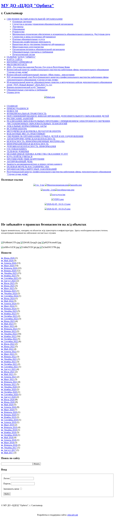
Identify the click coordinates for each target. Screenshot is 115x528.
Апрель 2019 (10, 422)
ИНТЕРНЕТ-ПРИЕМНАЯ (19, 62)
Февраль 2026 (11, 268)
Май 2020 (9, 404)
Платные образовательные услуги (28, 39)
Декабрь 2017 (10, 447)
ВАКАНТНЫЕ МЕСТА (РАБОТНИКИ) (26, 134)
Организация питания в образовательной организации (38, 49)
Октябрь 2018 (11, 435)
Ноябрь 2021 (10, 361)
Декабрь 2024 (10, 293)
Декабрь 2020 (10, 387)
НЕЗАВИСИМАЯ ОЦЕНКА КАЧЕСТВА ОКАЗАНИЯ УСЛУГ (37, 154)
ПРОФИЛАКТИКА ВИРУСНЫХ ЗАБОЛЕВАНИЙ (32, 169)
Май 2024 (9, 301)
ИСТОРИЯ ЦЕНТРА (17, 129)
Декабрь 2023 (10, 311)
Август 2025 (10, 281)
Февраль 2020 (11, 412)
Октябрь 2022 (11, 339)
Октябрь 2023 (11, 316)
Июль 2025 (9, 283)
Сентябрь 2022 (11, 341)
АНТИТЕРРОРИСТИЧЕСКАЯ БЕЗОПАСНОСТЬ (31, 139)
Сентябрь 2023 (11, 319)
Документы (17, 26)
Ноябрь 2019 (10, 417)
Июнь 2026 (9, 258)
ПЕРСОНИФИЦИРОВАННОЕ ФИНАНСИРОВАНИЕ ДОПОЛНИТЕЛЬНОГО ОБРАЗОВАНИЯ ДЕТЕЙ (58, 116)
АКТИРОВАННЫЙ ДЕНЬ (20, 161)
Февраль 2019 (11, 427)
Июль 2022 (9, 344)
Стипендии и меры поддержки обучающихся (34, 37)
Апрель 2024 (10, 303)
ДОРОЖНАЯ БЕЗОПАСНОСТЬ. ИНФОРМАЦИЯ (31, 146)
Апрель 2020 (10, 407)
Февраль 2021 (11, 382)
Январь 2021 (10, 384)
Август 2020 (10, 397)
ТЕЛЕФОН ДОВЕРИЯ (18, 151)
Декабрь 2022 (10, 334)
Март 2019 (9, 425)
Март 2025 (9, 288)
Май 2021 (9, 374)
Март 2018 (9, 442)
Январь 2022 (10, 356)
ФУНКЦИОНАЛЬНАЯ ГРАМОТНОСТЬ (26, 113)
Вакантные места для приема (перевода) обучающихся (38, 44)
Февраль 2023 (11, 329)
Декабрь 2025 (10, 273)
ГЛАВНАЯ (12, 106)
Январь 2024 (10, 308)
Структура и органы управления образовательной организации (42, 24)
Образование (18, 29)
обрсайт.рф (72, 515)
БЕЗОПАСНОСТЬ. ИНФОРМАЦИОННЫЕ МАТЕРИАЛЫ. (36, 141)
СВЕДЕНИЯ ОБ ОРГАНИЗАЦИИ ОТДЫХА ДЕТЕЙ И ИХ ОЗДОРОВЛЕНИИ (45, 136)
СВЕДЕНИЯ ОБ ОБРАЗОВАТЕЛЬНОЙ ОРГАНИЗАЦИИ (35, 19)
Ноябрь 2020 (10, 389)
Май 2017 (9, 452)
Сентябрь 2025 (11, 278)
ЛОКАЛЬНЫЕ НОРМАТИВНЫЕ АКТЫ (27, 126)
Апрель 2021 (10, 377)
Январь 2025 (10, 291)
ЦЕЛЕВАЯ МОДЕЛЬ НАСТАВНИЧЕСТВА (28, 166)
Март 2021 (9, 379)
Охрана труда (13, 92)
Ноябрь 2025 (10, 276)
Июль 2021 (9, 372)
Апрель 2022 (10, 351)
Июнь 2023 (9, 321)
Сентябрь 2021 (11, 367)
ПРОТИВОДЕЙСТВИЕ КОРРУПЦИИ (25, 159)
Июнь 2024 (9, 298)
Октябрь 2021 (11, 364)
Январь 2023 (10, 331)
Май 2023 (9, 324)
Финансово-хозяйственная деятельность (31, 42)
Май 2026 (9, 260)
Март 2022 (9, 354)
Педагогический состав (23, 54)
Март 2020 (9, 409)
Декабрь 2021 (10, 359)
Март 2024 (9, 306)
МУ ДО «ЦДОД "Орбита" (27, 5)
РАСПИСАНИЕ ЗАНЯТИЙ (20, 118)
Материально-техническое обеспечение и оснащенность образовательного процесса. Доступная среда (61, 34)
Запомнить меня (11, 489)
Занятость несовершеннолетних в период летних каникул (34, 164)
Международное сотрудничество (28, 47)
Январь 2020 (10, 415)
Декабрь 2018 (10, 430)
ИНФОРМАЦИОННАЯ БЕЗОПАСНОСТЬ (28, 144)
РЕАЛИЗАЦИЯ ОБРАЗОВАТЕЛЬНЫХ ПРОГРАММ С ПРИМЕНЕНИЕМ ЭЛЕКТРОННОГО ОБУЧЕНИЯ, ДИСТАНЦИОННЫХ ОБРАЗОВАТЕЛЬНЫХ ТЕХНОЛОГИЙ (58, 122)
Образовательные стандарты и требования (32, 52)
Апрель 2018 (10, 440)
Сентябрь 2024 (11, 296)
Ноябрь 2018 (10, 432)
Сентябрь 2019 (11, 420)
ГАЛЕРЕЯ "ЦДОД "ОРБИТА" (21, 57)
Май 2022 (9, 349)
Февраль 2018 (11, 445)
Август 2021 (10, 369)
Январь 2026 (10, 270)
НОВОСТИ (12, 111)
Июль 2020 (9, 399)
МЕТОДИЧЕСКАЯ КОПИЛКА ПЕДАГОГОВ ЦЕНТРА (34, 131)
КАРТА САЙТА (14, 59)
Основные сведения (22, 21)
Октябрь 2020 (11, 392)
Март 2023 (9, 326)
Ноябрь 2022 (10, 336)
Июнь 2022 (9, 346)
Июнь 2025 (9, 286)
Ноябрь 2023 (10, 313)
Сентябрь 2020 (11, 394)
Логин (6, 478)
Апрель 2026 (10, 263)
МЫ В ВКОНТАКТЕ (17, 64)
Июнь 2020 (9, 402)
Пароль (6, 483)
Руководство (18, 31)
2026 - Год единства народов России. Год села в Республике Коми (38, 67)
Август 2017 (10, 450)
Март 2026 (9, 265)
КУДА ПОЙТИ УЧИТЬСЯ (19, 156)
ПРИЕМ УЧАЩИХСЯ (17, 108)
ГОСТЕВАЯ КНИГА (17, 149)
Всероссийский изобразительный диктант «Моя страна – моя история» (41, 74)
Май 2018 (9, 437)
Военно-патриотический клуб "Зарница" (26, 87)
